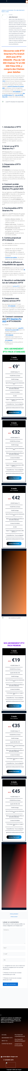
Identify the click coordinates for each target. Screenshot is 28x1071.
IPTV (4, 81)
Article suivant (14, 916)
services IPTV (16, 286)
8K (24, 269)
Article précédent (14, 913)
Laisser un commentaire (7, 10)
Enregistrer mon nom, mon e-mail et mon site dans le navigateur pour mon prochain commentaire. (14, 967)
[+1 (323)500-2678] (2, 1060)
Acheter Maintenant (14, 412)
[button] (27, 1)
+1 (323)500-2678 (8, 1060)
